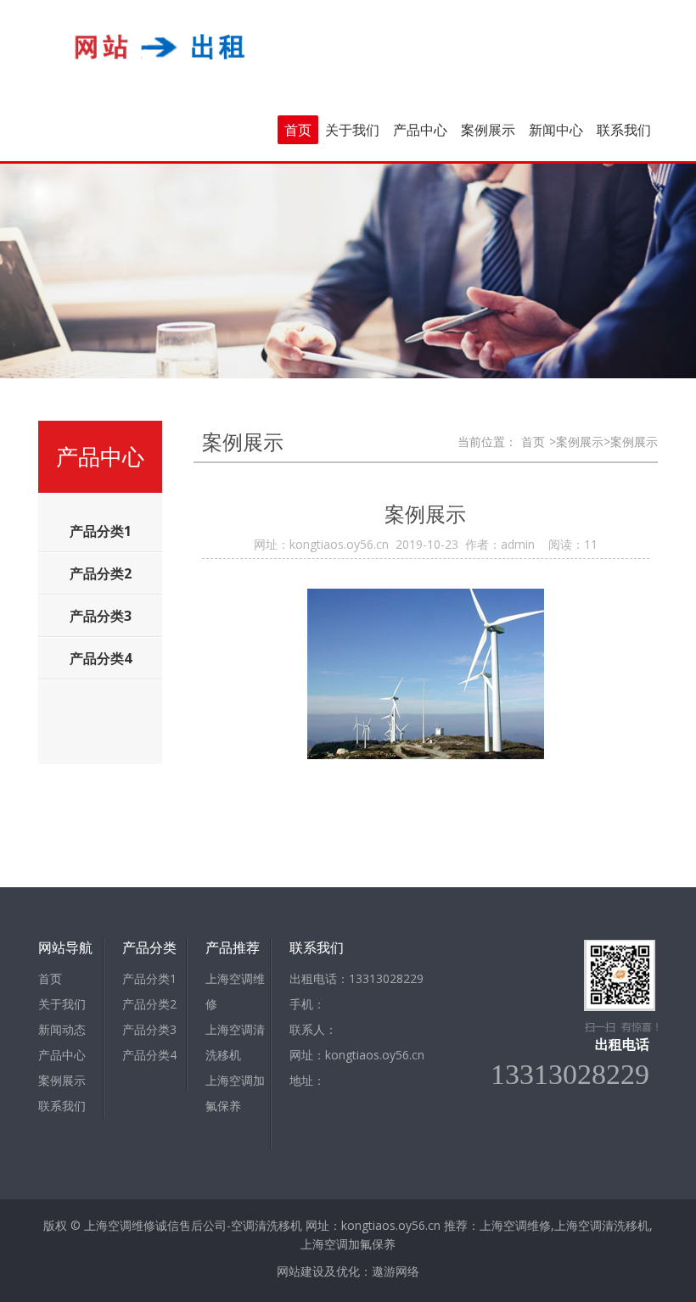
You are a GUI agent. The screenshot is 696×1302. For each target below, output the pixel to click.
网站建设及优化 (318, 1271)
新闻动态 (62, 1029)
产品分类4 (149, 1055)
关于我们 (352, 129)
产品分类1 (149, 978)
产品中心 (420, 129)
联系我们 (624, 129)
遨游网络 (395, 1271)
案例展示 (488, 129)
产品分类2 (149, 1004)
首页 (298, 129)
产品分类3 (149, 1029)
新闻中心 (556, 129)
